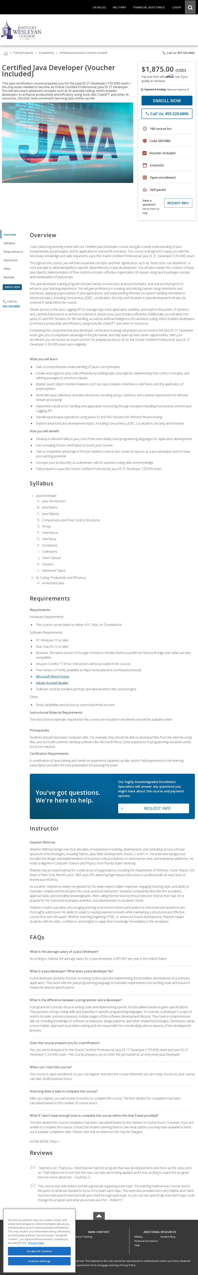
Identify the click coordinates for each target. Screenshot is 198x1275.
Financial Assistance (146, 1241)
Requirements (13, 251)
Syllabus (9, 243)
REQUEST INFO (178, 203)
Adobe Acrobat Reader (52, 683)
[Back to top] (99, 1231)
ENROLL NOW (167, 100)
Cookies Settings (39, 1261)
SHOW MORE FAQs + (44, 1141)
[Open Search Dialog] (190, 7)
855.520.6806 (11, 306)
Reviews (9, 277)
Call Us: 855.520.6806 (178, 53)
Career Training (83, 1236)
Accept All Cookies (39, 1251)
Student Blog (167, 1236)
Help (137, 1245)
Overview (10, 234)
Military (138, 1236)
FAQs (7, 269)
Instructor (11, 260)
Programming (46, 52)
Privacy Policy (128, 1265)
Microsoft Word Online (52, 676)
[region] (39, 1241)
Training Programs (23, 52)
